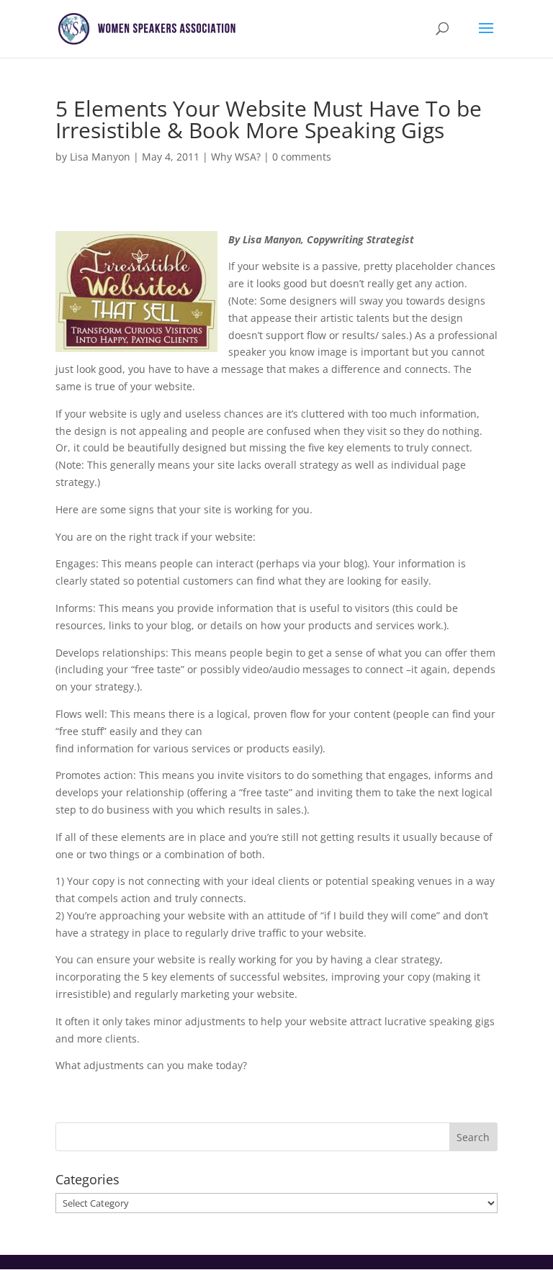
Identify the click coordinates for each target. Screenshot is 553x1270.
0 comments (301, 156)
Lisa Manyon (100, 156)
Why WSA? (236, 156)
